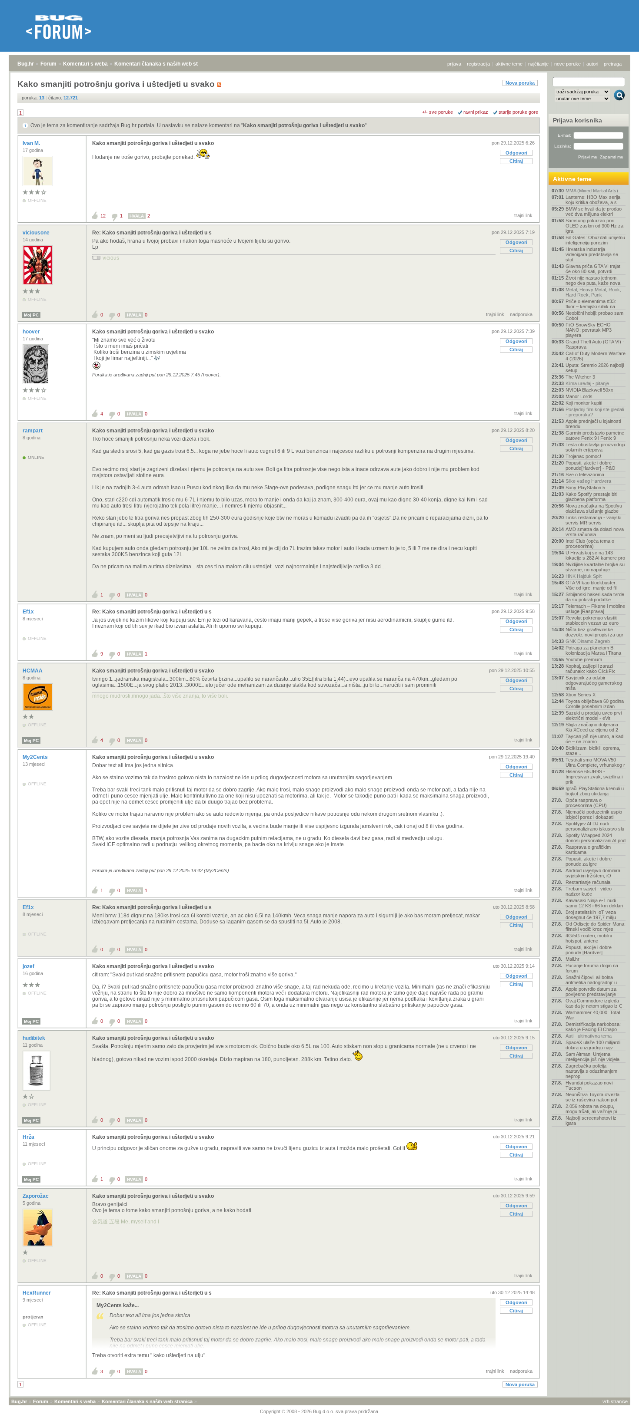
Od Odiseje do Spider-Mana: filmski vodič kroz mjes (596, 926)
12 (103, 215)
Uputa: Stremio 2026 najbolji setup (595, 368)
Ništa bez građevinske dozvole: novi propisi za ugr (594, 632)
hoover (32, 332)
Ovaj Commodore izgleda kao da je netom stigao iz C (594, 1003)
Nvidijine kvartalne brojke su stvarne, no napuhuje (595, 567)
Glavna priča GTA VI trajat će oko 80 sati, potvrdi (593, 269)
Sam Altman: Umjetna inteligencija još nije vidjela (592, 1056)
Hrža (29, 1137)
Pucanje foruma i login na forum (592, 968)
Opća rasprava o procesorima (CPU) (586, 803)
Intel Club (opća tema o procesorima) (590, 543)
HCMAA (33, 671)
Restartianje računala (588, 882)
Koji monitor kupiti (584, 402)
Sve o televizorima (585, 474)
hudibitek (35, 1038)
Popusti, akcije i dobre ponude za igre (589, 861)
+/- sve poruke (437, 112)
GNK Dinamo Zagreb (588, 641)
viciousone (37, 233)
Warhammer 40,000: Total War (593, 1015)
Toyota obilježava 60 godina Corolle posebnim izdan (595, 704)
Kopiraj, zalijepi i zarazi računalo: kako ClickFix (590, 668)
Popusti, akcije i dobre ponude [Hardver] (589, 950)
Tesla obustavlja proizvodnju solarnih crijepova (595, 447)
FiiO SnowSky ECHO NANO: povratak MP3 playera (589, 330)
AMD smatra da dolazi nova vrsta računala (595, 532)
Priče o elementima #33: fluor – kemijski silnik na (591, 304)
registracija (478, 63)
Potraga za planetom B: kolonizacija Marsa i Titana (593, 650)
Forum (48, 64)
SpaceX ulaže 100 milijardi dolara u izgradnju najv (593, 1045)
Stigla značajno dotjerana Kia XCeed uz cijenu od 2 (592, 727)
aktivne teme (509, 63)
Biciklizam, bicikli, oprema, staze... (593, 750)
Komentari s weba (85, 64)
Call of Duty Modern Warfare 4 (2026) (596, 356)
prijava (454, 63)
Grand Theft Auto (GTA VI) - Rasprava (595, 344)
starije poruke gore (518, 112)
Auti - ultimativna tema (589, 1035)
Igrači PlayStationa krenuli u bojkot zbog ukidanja (595, 791)
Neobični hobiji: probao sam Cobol (594, 315)
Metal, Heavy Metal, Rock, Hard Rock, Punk (593, 292)
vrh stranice (615, 1401)
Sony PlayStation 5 (585, 487)
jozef (29, 966)
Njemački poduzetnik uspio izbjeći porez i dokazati (594, 814)
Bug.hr (25, 64)
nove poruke (567, 63)
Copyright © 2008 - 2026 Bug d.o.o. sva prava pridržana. (319, 1411)
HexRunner (37, 1293)
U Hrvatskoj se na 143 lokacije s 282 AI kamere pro (595, 555)
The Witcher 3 (580, 376)
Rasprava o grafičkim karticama (588, 849)
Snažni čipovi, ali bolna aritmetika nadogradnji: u (591, 980)
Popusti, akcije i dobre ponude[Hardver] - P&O (591, 465)
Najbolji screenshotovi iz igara (591, 1120)
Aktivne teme (572, 178)
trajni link (523, 215)
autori (592, 63)
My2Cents (36, 757)
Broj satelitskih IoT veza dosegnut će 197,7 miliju (591, 915)
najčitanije (538, 63)
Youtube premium (584, 659)
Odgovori (516, 152)
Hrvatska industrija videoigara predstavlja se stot (592, 254)
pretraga (613, 63)
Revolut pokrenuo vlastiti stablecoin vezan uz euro (592, 620)
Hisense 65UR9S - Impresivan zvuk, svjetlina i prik (594, 776)
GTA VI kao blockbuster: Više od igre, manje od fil (591, 585)
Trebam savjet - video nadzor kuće (589, 891)
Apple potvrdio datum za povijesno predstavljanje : (592, 991)
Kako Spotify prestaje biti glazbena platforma (591, 496)
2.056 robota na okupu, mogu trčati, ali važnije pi (591, 1109)
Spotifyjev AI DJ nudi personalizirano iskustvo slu (595, 826)
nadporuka (521, 314)
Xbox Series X (581, 694)
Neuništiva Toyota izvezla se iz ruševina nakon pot (592, 1097)
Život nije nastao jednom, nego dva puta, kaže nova (593, 280)
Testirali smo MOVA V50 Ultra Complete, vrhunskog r (595, 762)
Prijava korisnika (577, 120)
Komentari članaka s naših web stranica (163, 64)
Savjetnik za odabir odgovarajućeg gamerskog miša (594, 683)
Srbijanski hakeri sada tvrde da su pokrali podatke (595, 597)
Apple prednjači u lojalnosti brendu (593, 424)
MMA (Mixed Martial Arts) (592, 190)
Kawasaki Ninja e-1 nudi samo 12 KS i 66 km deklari (594, 903)
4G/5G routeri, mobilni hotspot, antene (589, 938)
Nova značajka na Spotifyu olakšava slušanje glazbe (594, 508)
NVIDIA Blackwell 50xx (589, 389)
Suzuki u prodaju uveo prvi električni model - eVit (594, 715)
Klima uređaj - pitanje (587, 383)
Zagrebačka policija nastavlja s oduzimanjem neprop (591, 1071)
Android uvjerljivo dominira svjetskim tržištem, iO (593, 873)
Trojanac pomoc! (583, 456)
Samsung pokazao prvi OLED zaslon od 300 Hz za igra (594, 226)
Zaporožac (36, 1196)
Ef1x (29, 612)
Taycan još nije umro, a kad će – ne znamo (594, 739)
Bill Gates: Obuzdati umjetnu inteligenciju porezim (595, 240)
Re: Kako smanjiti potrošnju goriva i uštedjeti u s (152, 233)
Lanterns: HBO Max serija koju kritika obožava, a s (593, 199)
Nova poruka (520, 83)
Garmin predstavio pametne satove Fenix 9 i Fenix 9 (595, 435)
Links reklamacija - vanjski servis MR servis (593, 520)
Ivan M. (32, 143)
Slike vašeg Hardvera (588, 481)
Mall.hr (572, 959)
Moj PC (31, 315)
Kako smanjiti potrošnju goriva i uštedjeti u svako (304, 125)
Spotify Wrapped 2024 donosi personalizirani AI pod (596, 838)
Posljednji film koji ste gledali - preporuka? (595, 412)
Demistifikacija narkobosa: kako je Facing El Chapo (593, 1027)
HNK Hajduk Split (584, 576)
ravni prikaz (475, 112)
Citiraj (516, 161)
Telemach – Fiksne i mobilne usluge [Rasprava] (595, 608)
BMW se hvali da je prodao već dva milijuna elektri (594, 211)
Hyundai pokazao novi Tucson (589, 1085)
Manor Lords (579, 396)
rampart (33, 431)
